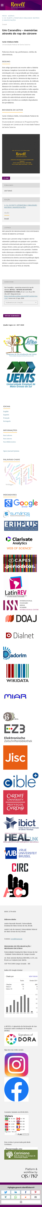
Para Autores (7, 439)
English (6, 411)
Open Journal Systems (11, 451)
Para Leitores (7, 435)
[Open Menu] (2, 5)
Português (7, 421)
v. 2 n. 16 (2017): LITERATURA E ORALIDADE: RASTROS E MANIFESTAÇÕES (20, 19)
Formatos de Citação (14, 302)
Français (6, 418)
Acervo (11, 16)
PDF (7, 178)
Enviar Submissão (12, 316)
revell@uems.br (16, 939)
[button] (5, 1192)
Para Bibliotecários (9, 442)
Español (6, 415)
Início (4, 16)
